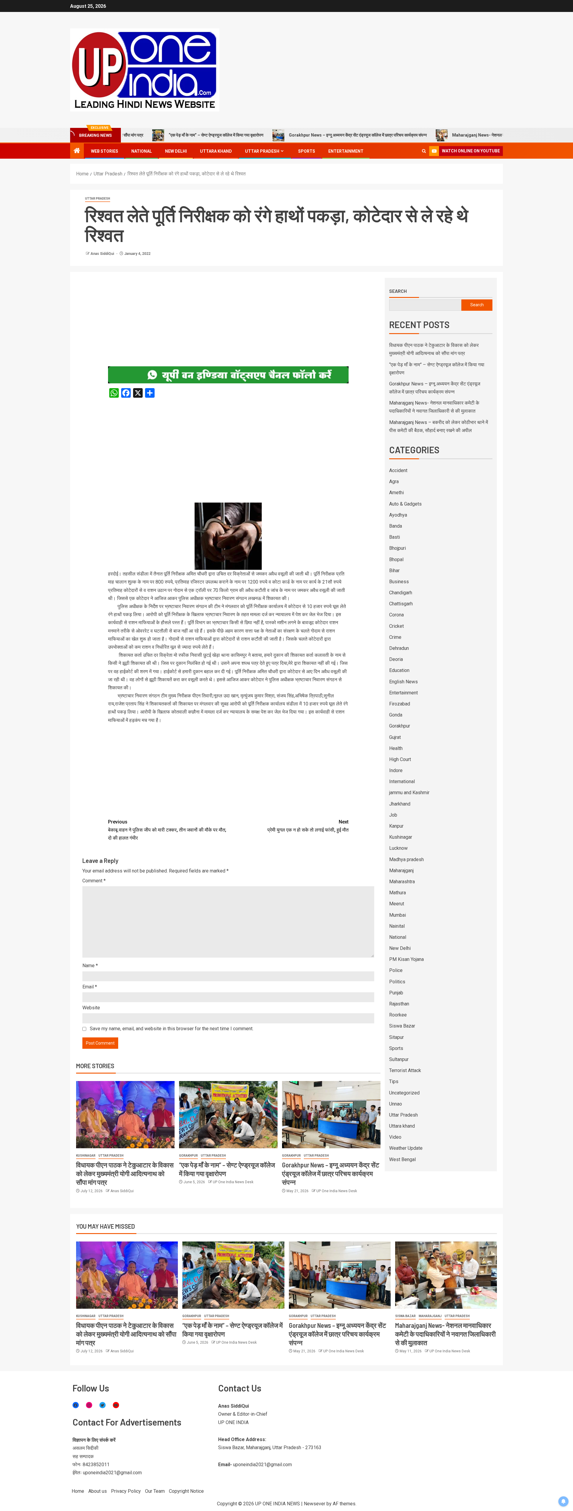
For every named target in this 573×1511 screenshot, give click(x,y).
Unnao (395, 1104)
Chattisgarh (401, 604)
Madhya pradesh (406, 859)
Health (396, 748)
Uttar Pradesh (262, 151)
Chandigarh (400, 592)
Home (78, 1491)
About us (97, 1491)
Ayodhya (398, 515)
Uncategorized (404, 1093)
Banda (395, 526)
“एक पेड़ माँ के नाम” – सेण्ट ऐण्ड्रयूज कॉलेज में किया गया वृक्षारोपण (167, 135)
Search (398, 291)
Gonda (395, 715)
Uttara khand (216, 151)
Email (89, 987)
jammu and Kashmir (409, 792)
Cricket (396, 626)
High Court (400, 759)
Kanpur (396, 826)
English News (403, 682)
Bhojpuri (397, 548)
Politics (397, 982)
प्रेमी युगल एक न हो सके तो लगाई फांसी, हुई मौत (308, 826)
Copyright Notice (186, 1491)
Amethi (396, 492)
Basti (394, 537)
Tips (393, 1081)
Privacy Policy (126, 1491)
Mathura (397, 892)
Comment (94, 881)
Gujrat (395, 737)
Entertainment (345, 151)
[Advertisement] (228, 322)
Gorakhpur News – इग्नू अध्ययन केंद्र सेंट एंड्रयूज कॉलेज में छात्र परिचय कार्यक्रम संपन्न (309, 135)
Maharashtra (402, 881)
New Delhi (176, 151)
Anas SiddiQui (102, 254)
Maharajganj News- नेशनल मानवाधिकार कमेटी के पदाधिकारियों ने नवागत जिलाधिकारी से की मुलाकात (480, 135)
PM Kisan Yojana (406, 959)
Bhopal (396, 559)
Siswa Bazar (402, 1026)
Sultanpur (399, 1059)
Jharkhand (399, 804)
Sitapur (396, 1037)
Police (396, 970)
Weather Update (406, 1148)
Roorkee (398, 1015)
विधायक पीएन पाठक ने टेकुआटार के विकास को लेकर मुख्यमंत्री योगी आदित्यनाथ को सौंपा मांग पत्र (125, 1173)
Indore (396, 770)
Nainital (397, 926)
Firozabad (399, 704)
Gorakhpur (188, 1155)
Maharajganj (401, 870)
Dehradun (399, 648)
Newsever (314, 1504)
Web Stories (104, 151)
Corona (396, 615)
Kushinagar (86, 1155)
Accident (398, 470)
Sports (306, 151)
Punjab (396, 993)
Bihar (394, 570)
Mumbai (397, 915)
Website (91, 1008)
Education (399, 670)
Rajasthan (399, 1004)
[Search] (424, 151)
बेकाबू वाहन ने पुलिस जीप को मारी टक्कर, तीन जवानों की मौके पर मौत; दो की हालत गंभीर (167, 830)
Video (395, 1137)
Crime (395, 637)
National (141, 151)
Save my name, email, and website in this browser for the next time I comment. (171, 1028)
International (402, 781)
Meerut (396, 904)
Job (393, 815)
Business (399, 581)
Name (90, 965)
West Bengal (402, 1159)
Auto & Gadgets (405, 504)
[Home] (77, 151)
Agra (394, 481)
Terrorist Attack (405, 1070)
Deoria (396, 659)
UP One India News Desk (233, 1182)
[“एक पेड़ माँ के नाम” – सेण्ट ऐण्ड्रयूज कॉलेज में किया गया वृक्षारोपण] (228, 1114)
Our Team (155, 1491)
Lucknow (398, 848)
